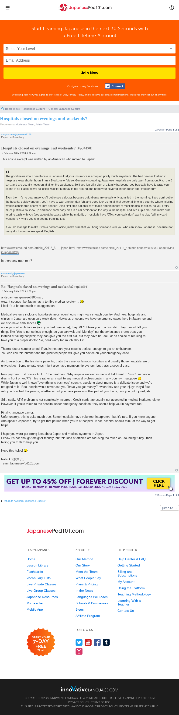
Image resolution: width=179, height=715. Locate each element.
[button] (171, 7)
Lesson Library (37, 565)
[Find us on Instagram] (79, 651)
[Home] (85, 11)
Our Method (84, 559)
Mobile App (35, 609)
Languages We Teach (92, 597)
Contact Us (125, 610)
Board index (12, 108)
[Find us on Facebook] (97, 642)
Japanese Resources (42, 597)
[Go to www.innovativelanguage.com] (89, 688)
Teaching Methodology (134, 594)
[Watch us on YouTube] (88, 642)
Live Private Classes (41, 584)
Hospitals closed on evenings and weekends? (43, 118)
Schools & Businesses (92, 603)
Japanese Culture (34, 108)
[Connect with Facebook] (115, 86)
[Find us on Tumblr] (106, 642)
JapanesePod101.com (140, 698)
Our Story (83, 565)
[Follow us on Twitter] (79, 642)
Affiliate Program (88, 616)
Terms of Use (60, 94)
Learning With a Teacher (129, 602)
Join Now (89, 73)
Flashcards (35, 571)
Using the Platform (131, 588)
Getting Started (128, 565)
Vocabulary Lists (39, 578)
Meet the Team (87, 571)
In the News (84, 590)
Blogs (80, 609)
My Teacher (35, 603)
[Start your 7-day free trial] (41, 642)
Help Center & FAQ (131, 559)
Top (176, 267)
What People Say (88, 578)
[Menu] (7, 7)
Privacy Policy (76, 94)
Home (31, 559)
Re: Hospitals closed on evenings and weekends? (37, 286)
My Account (125, 582)
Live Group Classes (41, 590)
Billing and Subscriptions (127, 573)
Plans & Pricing (87, 584)
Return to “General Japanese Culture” (24, 500)
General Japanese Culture (64, 108)
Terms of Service (136, 706)
